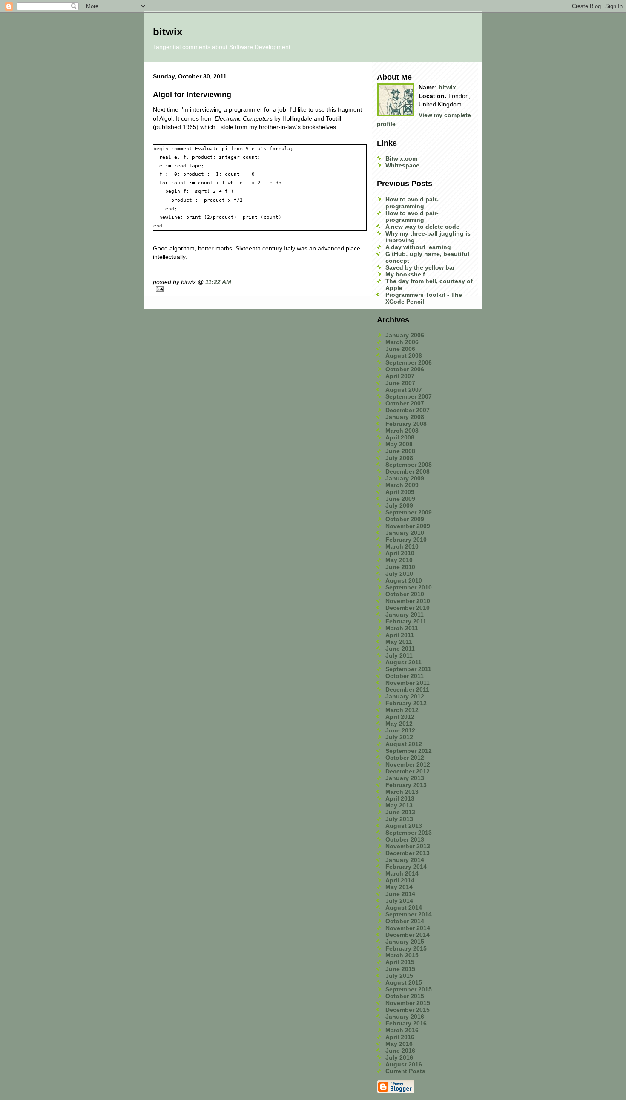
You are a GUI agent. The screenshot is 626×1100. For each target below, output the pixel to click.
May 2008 (399, 444)
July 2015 (399, 975)
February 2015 (406, 948)
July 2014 (399, 900)
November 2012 (407, 764)
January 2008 (404, 417)
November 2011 (407, 682)
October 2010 (404, 594)
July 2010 (399, 573)
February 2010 (406, 539)
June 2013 (400, 812)
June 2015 (400, 968)
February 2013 (406, 784)
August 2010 (403, 580)
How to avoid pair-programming (412, 203)
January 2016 (404, 1016)
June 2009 (400, 498)
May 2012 (399, 723)
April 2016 (399, 1037)
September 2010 (408, 587)
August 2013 (403, 825)
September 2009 (408, 512)
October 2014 (404, 921)
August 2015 (403, 982)
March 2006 (402, 342)
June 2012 (400, 730)
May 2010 (399, 560)
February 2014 (406, 866)
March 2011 (401, 628)
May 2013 (399, 805)
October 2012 (404, 757)
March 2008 (402, 430)
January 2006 (404, 335)
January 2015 (404, 941)
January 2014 (404, 859)
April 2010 (399, 553)
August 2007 (403, 389)
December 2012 (407, 771)
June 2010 (400, 566)
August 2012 (403, 744)
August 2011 (403, 662)
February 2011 (405, 621)
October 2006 (404, 369)
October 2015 (404, 996)
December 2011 (407, 689)
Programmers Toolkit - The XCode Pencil (423, 298)
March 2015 (402, 955)
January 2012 (404, 696)
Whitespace (402, 165)
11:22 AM (218, 282)
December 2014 (407, 934)
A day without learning (418, 247)
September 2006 (408, 362)
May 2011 (398, 641)
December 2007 (407, 410)
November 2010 (407, 600)
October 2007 (404, 403)
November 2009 (407, 526)
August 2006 (403, 355)
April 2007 (399, 376)
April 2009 (399, 491)
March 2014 (402, 873)
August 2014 (403, 907)
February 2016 (406, 1023)
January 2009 (404, 478)
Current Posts (405, 1071)
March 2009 (402, 485)
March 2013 (402, 791)
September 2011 (408, 669)
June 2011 (400, 648)
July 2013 (399, 819)
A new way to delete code (422, 226)
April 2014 (399, 880)
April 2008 (399, 437)
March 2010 (402, 546)
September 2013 (408, 832)
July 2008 (399, 457)
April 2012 (399, 716)
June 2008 (400, 451)
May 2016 (399, 1043)
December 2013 (407, 853)
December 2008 (407, 471)
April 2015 (399, 962)
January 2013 (404, 778)
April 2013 (399, 798)
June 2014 (400, 893)
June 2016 (400, 1050)
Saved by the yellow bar (420, 267)
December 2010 (407, 607)
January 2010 (404, 532)
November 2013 (407, 846)
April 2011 (399, 635)
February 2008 (406, 423)
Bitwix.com (401, 158)
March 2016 (402, 1030)
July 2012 (399, 737)
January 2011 (404, 614)
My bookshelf (405, 274)
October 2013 (404, 839)
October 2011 (404, 675)
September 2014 (408, 914)
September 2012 (408, 750)
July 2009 (399, 505)
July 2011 (399, 655)
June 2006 (400, 348)
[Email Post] (259, 289)
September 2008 (408, 464)
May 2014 (399, 887)
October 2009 (404, 519)
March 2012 (402, 710)
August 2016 (403, 1064)
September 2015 (408, 989)
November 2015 (407, 1002)
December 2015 (407, 1009)
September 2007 (408, 396)
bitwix (447, 87)
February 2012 (406, 703)
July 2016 (399, 1057)
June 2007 (400, 382)
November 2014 (407, 928)
